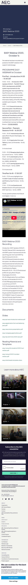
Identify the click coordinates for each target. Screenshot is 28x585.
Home (4, 45)
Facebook (3, 499)
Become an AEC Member (7, 547)
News (3, 517)
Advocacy (6, 387)
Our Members (5, 541)
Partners (3, 509)
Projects (5, 404)
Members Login (5, 543)
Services (6, 438)
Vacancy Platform (6, 557)
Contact (3, 511)
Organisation (4, 505)
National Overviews (6, 549)
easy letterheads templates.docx (12, 360)
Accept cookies (13, 577)
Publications (5, 523)
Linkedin (9, 499)
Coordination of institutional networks (10, 559)
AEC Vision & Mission (6, 507)
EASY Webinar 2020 (17, 45)
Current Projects (5, 534)
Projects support (5, 560)
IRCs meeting (6, 29)
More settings (13, 581)
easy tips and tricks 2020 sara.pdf (12, 337)
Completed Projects (6, 536)
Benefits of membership (7, 545)
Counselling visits (5, 555)
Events (9, 45)
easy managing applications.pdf (12, 333)
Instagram (12, 499)
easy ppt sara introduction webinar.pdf (13, 319)
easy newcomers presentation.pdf (12, 329)
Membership (5, 539)
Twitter (6, 499)
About (3, 503)
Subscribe (13, 473)
